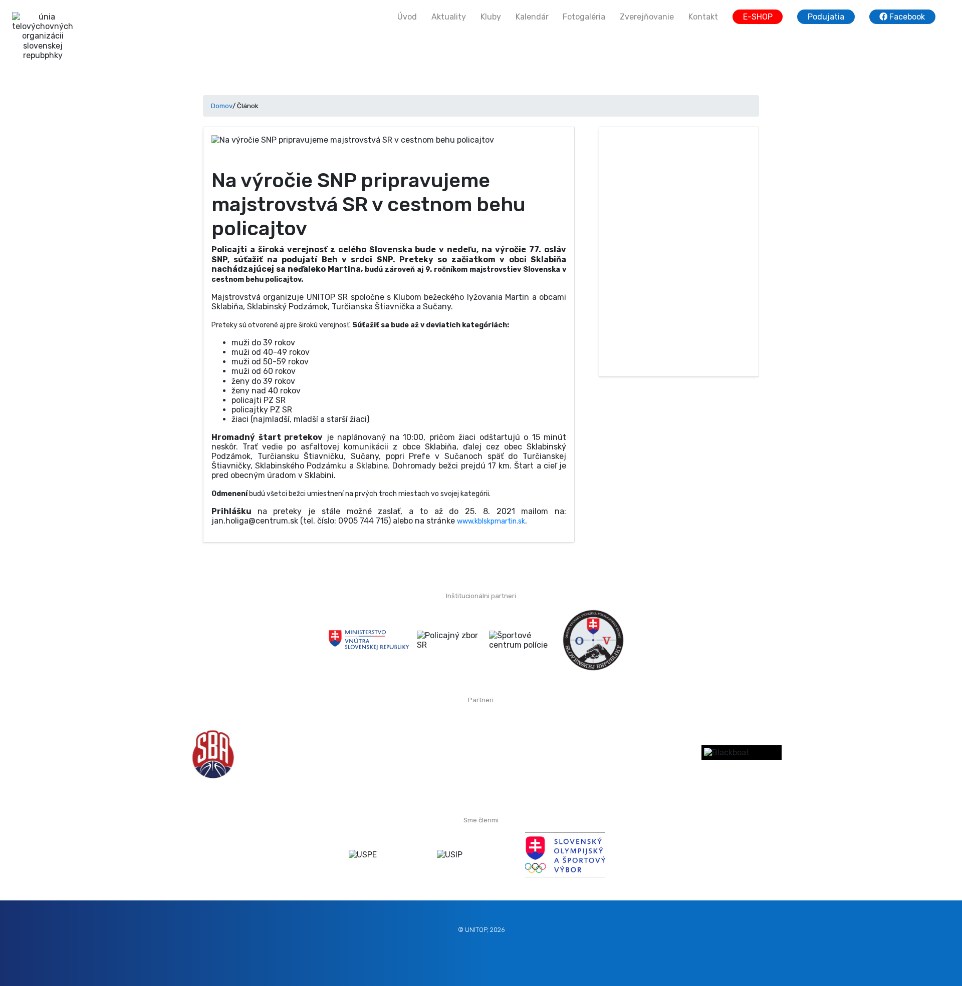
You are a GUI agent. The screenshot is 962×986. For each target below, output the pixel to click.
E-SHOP (758, 17)
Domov (221, 106)
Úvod (407, 17)
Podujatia (826, 17)
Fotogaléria (584, 17)
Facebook (906, 17)
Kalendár (532, 17)
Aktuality (448, 17)
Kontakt (703, 17)
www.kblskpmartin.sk (491, 521)
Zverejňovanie (647, 17)
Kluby (490, 17)
